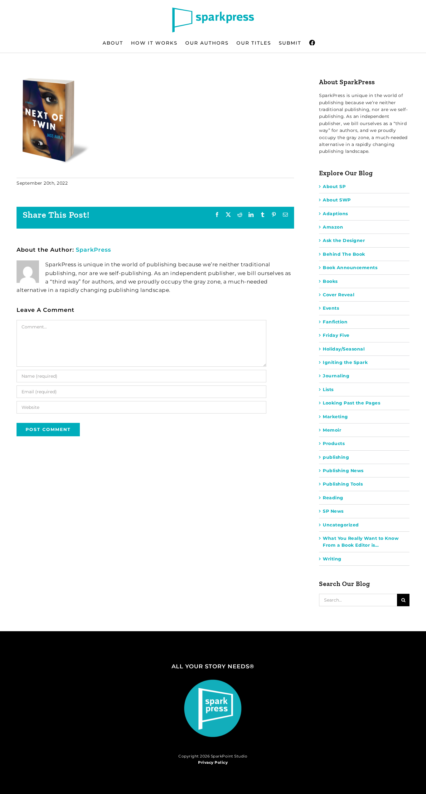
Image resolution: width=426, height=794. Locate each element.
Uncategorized (341, 525)
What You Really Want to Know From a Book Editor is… (361, 541)
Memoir (332, 430)
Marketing (335, 416)
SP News (333, 511)
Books (330, 281)
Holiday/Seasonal (344, 349)
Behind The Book (344, 254)
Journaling (336, 376)
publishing (336, 457)
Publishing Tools (343, 484)
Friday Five (336, 335)
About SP (334, 186)
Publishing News (343, 470)
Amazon (333, 227)
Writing (332, 559)
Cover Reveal (338, 295)
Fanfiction (335, 322)
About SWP (337, 200)
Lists (328, 389)
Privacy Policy (213, 762)
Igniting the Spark (345, 362)
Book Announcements (350, 267)
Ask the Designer (344, 240)
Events (331, 308)
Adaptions (335, 213)
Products (334, 443)
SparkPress (93, 249)
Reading (333, 498)
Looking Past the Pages (351, 403)
